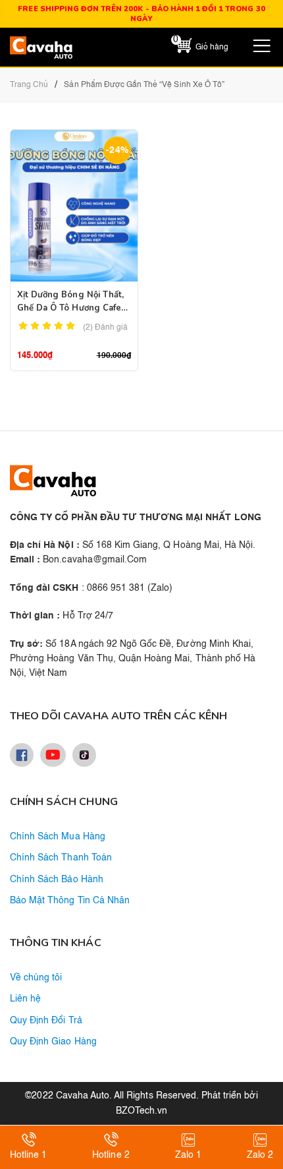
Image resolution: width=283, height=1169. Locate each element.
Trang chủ (29, 85)
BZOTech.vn (141, 1111)
